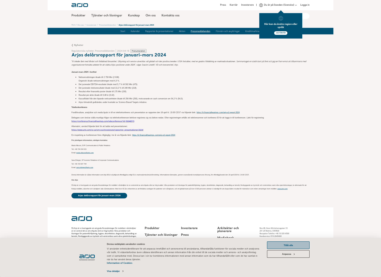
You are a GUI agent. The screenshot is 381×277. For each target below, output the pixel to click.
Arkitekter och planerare (228, 230)
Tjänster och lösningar (161, 235)
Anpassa (286, 254)
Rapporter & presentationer (159, 31)
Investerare (247, 5)
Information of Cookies (119, 263)
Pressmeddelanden (107, 25)
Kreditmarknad (253, 31)
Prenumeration (138, 51)
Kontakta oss (170, 15)
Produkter (152, 228)
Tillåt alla (288, 245)
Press (223, 5)
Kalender (135, 31)
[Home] (79, 5)
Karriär (234, 5)
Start (122, 31)
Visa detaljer (113, 271)
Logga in (305, 5)
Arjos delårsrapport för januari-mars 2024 (99, 196)
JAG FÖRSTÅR (281, 33)
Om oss (80, 25)
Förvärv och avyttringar (228, 31)
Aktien (182, 31)
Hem (73, 25)
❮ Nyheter (77, 44)
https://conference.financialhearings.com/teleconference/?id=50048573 (102, 121)
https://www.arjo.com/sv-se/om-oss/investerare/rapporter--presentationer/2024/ (107, 129)
